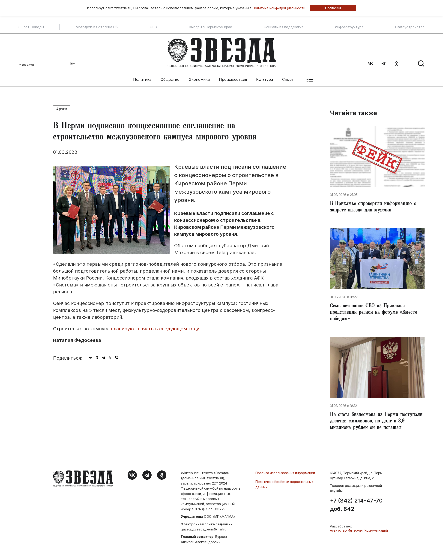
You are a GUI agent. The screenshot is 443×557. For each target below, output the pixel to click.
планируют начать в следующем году (155, 328)
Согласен (333, 8)
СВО (153, 27)
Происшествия (233, 79)
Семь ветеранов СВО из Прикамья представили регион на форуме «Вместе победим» (373, 312)
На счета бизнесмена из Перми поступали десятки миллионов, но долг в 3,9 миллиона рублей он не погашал (376, 421)
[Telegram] (103, 357)
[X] (110, 357)
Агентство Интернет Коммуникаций (359, 530)
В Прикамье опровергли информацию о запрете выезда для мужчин (373, 207)
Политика (142, 79)
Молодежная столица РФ (96, 27)
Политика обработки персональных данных (284, 484)
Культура (264, 79)
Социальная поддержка (283, 27)
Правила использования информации (285, 473)
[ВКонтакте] (90, 357)
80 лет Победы (31, 27)
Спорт (288, 79)
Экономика (199, 79)
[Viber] (116, 357)
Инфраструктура (349, 27)
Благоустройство (410, 27)
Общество (170, 79)
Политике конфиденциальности (278, 8)
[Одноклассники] (97, 357)
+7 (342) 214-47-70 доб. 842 (356, 505)
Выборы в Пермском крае (210, 27)
